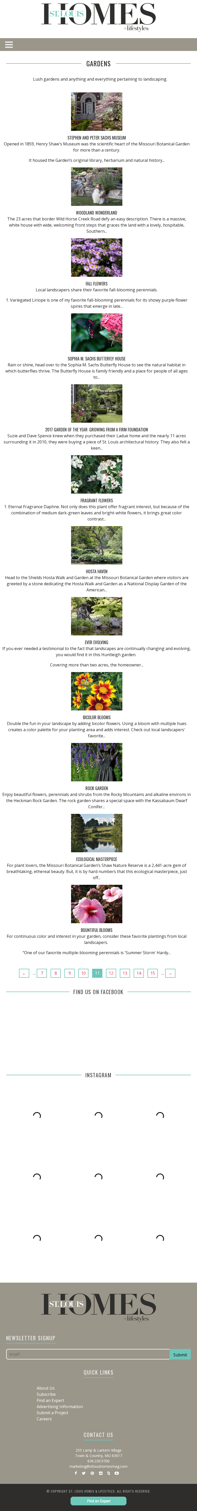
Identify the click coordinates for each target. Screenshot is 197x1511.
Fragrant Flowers (97, 500)
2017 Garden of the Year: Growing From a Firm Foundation (96, 430)
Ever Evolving (96, 642)
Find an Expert (50, 1400)
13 (125, 973)
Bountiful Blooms (96, 930)
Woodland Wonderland (96, 213)
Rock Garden (96, 788)
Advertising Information (60, 1406)
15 (152, 973)
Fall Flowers (96, 284)
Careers (44, 1419)
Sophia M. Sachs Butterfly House (96, 359)
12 (111, 973)
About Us (46, 1388)
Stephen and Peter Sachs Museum (96, 138)
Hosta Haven (96, 571)
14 (138, 973)
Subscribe (46, 1394)
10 (83, 973)
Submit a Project (52, 1413)
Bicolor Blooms (97, 717)
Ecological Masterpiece (96, 859)
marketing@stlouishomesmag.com (98, 1466)
